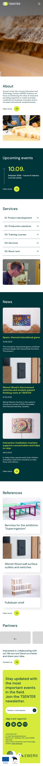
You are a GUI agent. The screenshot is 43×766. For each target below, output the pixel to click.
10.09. (16, 168)
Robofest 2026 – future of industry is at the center (23, 176)
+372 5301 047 (11, 734)
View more (7, 109)
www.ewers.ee (16, 743)
